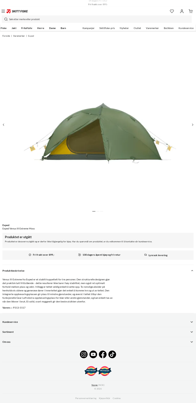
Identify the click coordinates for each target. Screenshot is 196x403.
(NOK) (98, 385)
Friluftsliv (26, 28)
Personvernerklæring (85, 398)
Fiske (4, 28)
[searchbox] (100, 19)
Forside (6, 36)
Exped (31, 36)
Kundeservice (186, 28)
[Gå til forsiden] (17, 11)
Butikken (169, 28)
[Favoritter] (171, 11)
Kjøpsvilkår (104, 398)
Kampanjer (89, 28)
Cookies (117, 398)
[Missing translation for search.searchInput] (5, 19)
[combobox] (97, 19)
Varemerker (152, 28)
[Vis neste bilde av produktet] (192, 124)
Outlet (137, 28)
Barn (63, 28)
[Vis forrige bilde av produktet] (3, 124)
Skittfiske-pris (107, 28)
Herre (40, 28)
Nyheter (124, 28)
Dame (52, 28)
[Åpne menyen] (3, 11)
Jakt (14, 28)
